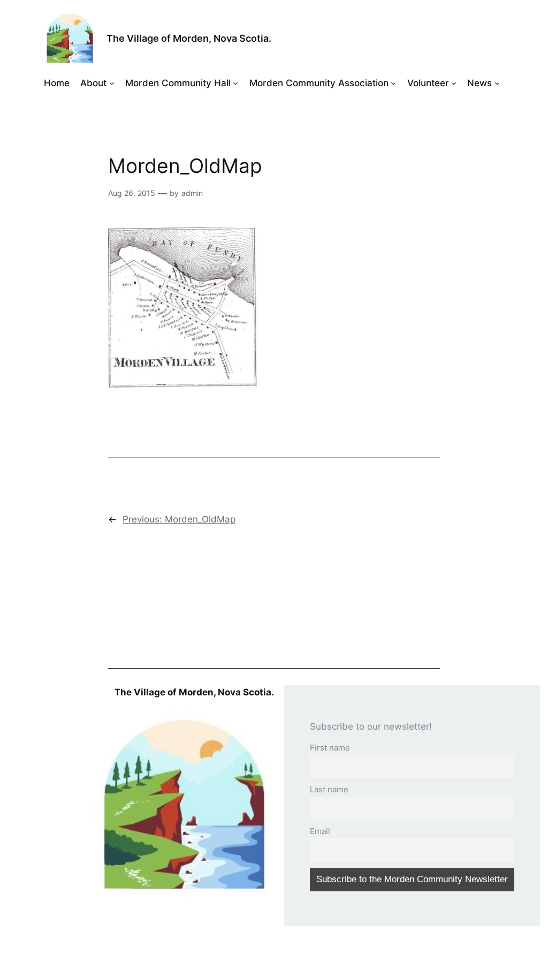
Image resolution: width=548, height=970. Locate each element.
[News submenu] (497, 83)
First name (330, 747)
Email (320, 831)
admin (192, 193)
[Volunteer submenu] (453, 83)
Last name (329, 789)
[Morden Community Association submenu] (393, 83)
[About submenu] (112, 83)
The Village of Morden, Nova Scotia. (188, 38)
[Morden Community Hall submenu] (235, 83)
